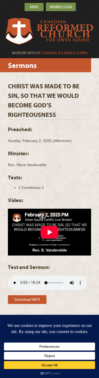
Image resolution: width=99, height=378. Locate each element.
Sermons (22, 65)
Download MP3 (27, 299)
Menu (34, 7)
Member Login (61, 7)
